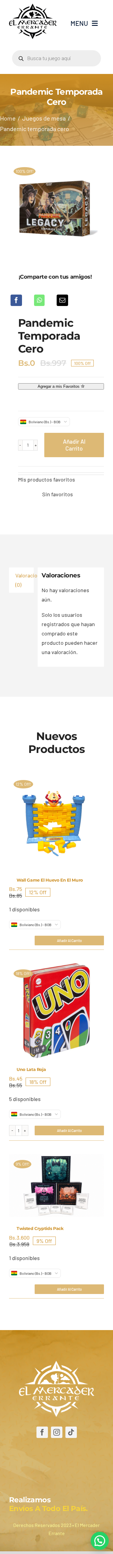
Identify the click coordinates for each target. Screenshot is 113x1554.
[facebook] (42, 1432)
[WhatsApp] (39, 300)
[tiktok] (71, 1432)
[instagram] (56, 1432)
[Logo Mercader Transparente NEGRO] (33, 6)
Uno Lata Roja (31, 1069)
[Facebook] (16, 300)
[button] (100, 1541)
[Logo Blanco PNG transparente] (56, 1363)
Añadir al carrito (74, 445)
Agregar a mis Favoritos (59, 386)
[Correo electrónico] (62, 300)
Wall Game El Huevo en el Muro (50, 880)
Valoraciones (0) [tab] (24, 580)
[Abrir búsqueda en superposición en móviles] (56, 58)
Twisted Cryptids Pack (40, 1228)
